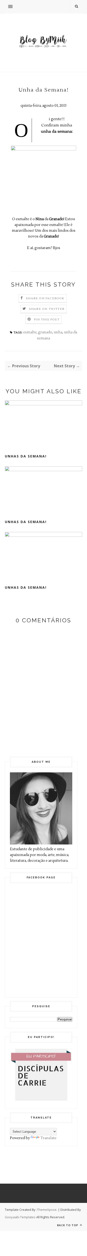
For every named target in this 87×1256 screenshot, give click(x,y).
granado (45, 332)
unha (58, 332)
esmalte (30, 332)
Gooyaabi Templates (20, 1217)
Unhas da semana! (26, 456)
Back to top (68, 1225)
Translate (48, 1138)
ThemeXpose (47, 1209)
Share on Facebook (45, 298)
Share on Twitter (47, 309)
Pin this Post (46, 319)
